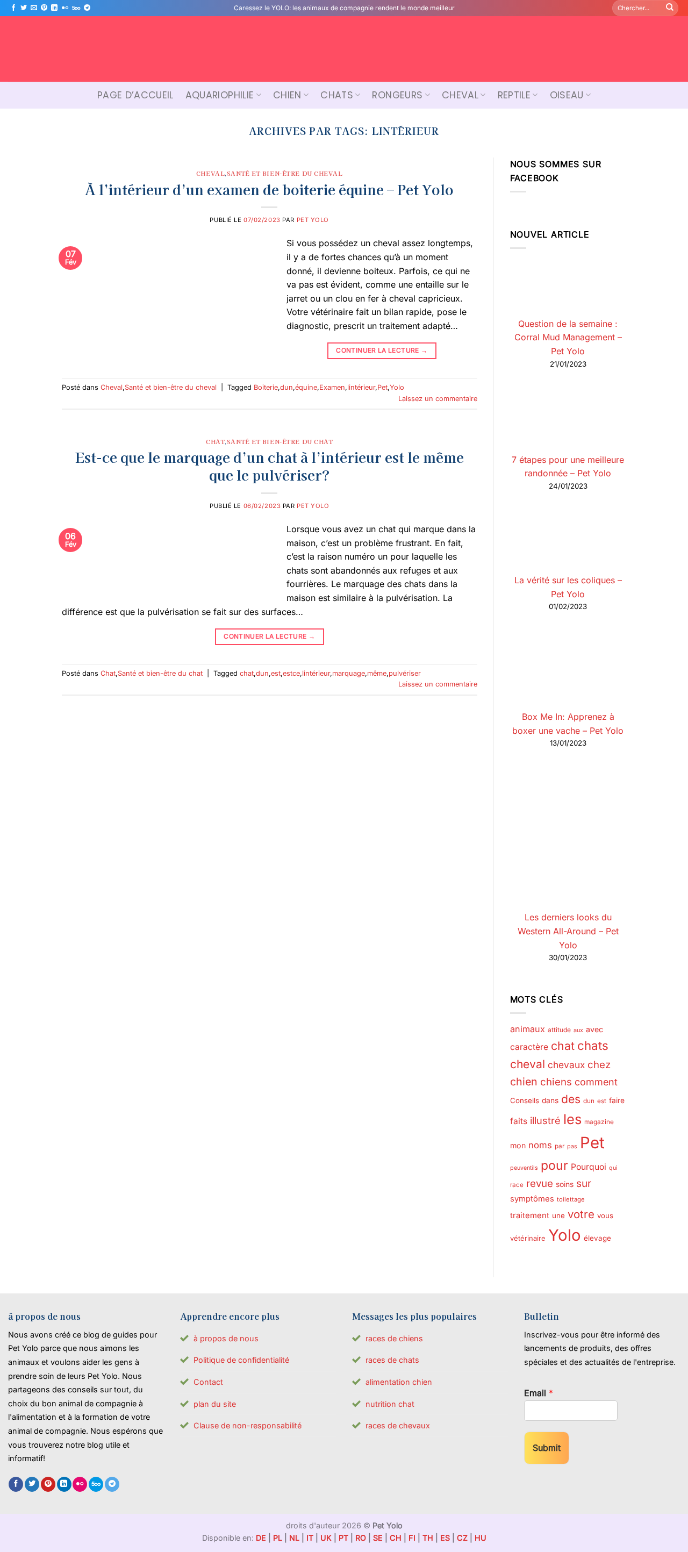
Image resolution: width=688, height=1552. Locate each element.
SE (378, 1537)
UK (326, 1537)
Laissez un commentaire (437, 399)
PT (343, 1537)
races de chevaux (398, 1425)
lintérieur (361, 387)
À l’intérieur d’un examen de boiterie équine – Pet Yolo (269, 189)
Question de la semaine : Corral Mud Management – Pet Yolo (568, 337)
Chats (336, 95)
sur (583, 1183)
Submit (547, 1447)
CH (396, 1537)
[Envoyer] (670, 8)
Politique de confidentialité (241, 1359)
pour (554, 1165)
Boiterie (266, 387)
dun (286, 387)
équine (306, 387)
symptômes (532, 1199)
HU (480, 1537)
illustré (545, 1120)
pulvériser (405, 673)
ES (445, 1537)
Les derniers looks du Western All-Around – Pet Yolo (568, 931)
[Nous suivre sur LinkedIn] (54, 8)
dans (550, 1100)
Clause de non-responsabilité (248, 1425)
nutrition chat (390, 1403)
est (276, 673)
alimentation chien (399, 1381)
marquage (348, 673)
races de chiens (394, 1338)
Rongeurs (397, 95)
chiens (556, 1082)
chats (592, 1045)
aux (578, 1030)
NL (294, 1537)
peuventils (524, 1167)
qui (613, 1167)
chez (599, 1064)
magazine (599, 1122)
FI (411, 1537)
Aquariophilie (219, 95)
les (572, 1119)
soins (565, 1184)
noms (540, 1145)
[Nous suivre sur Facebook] (13, 8)
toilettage (571, 1199)
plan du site (215, 1403)
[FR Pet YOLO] (344, 49)
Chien (287, 95)
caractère (529, 1047)
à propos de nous (226, 1338)
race (517, 1185)
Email (538, 1392)
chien (524, 1081)
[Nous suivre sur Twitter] (23, 8)
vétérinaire (528, 1238)
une (558, 1215)
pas (572, 1146)
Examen (332, 387)
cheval (527, 1064)
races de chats (392, 1359)
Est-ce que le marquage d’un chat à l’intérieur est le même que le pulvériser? (269, 465)
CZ (462, 1537)
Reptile (514, 95)
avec (594, 1029)
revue (539, 1183)
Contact (208, 1381)
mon (518, 1145)
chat (247, 673)
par (559, 1146)
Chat (215, 441)
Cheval (460, 95)
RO (360, 1537)
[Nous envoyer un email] (34, 8)
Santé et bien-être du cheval (285, 173)
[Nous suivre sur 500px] (76, 8)
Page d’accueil (135, 95)
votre (581, 1214)
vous (605, 1215)
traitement (529, 1215)
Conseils (524, 1100)
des (570, 1099)
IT (309, 1537)
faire (617, 1100)
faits (518, 1121)
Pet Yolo (313, 220)
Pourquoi (588, 1167)
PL (277, 1537)
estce (291, 673)
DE (261, 1537)
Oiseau (567, 95)
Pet (382, 387)
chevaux (566, 1064)
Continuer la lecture (381, 350)
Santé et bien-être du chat (280, 441)
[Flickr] (65, 8)
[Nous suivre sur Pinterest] (44, 8)
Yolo (397, 387)
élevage (597, 1238)
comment (596, 1082)
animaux (527, 1029)
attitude (559, 1030)
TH (427, 1537)
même (376, 673)
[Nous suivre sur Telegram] (87, 8)
